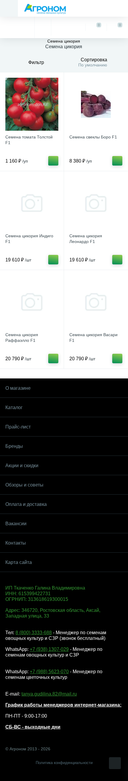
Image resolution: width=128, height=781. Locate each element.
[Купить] (53, 161)
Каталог (14, 407)
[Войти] (68, 27)
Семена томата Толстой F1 (29, 140)
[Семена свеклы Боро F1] (95, 104)
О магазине (18, 388)
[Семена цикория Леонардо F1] (95, 203)
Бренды (14, 446)
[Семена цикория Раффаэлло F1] (31, 301)
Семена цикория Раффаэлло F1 (21, 337)
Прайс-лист (18, 426)
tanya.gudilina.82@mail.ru (49, 693)
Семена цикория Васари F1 (93, 337)
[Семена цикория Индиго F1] (31, 203)
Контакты (15, 542)
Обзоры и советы (24, 484)
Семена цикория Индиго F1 (29, 238)
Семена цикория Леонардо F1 (85, 238)
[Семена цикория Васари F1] (95, 301)
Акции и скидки (21, 465)
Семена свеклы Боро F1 (93, 137)
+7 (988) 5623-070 (49, 671)
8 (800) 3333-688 (33, 632)
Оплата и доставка (26, 504)
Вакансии (15, 523)
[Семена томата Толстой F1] (31, 104)
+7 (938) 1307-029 (49, 649)
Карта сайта (18, 562)
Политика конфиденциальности (64, 762)
